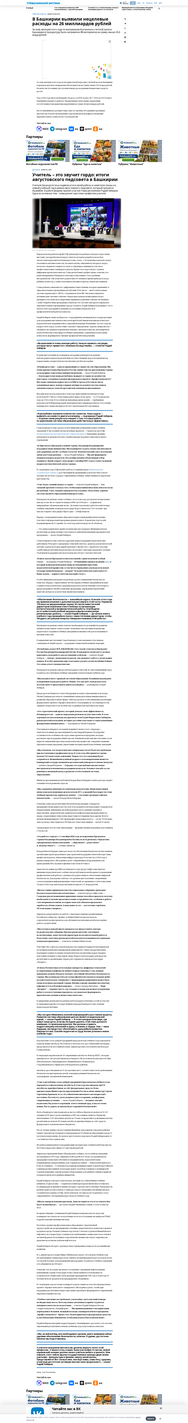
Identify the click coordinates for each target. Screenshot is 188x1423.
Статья (29, 8)
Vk (133, 3)
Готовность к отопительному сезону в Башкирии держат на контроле (103, 8)
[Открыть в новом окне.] (43, 128)
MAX (155, 3)
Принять (150, 1419)
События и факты (39, 14)
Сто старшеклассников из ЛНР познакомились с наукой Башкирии (68, 8)
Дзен (139, 3)
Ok (143, 3)
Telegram (149, 3)
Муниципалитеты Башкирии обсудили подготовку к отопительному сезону (137, 8)
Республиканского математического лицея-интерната (61, 434)
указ (107, 561)
